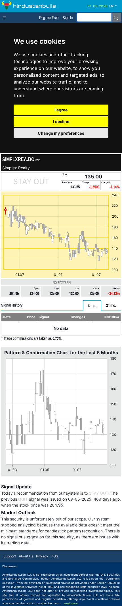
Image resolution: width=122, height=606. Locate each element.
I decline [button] (61, 121)
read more (71, 603)
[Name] (116, 17)
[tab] (92, 305)
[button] (115, 6)
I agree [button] (61, 109)
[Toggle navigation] (5, 17)
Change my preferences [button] (61, 133)
